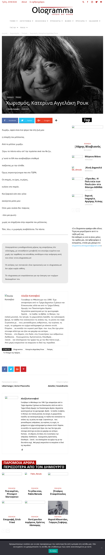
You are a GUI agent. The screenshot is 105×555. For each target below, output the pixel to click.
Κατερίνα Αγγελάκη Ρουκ (35, 349)
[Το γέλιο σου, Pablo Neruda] (35, 479)
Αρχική (4, 33)
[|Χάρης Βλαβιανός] (87, 133)
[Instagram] (92, 2)
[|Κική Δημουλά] (77, 170)
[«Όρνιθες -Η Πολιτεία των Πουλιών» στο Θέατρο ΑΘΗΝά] (77, 181)
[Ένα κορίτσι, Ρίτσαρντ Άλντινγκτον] (12, 479)
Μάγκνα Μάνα (93, 156)
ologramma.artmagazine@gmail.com (86, 246)
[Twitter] (96, 2)
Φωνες (68, 21)
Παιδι (23, 27)
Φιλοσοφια (40, 21)
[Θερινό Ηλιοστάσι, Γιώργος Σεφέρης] (58, 508)
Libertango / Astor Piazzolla (16, 385)
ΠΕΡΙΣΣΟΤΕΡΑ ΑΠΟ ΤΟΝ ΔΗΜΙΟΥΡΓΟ (34, 467)
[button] (83, 2)
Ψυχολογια (55, 21)
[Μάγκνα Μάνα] (77, 159)
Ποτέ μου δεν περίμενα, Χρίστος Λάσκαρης (35, 522)
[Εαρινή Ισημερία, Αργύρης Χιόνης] (77, 198)
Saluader (93, 21)
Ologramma (18, 349)
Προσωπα (80, 21)
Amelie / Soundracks (58, 385)
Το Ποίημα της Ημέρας (11, 353)
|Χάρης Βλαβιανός (88, 146)
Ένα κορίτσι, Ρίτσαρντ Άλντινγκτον (12, 494)
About (24, 2)
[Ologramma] (52, 11)
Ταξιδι (13, 27)
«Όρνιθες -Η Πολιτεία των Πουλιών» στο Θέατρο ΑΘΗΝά (93, 183)
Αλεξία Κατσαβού (14, 109)
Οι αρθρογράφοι (37, 2)
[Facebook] (87, 2)
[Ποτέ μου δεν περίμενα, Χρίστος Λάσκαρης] (35, 508)
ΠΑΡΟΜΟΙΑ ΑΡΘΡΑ (19, 463)
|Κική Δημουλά (93, 167)
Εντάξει (53, 551)
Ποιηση (11, 488)
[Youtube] (101, 2)
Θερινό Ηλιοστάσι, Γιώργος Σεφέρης (58, 521)
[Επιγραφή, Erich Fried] (12, 508)
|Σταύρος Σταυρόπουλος (58, 492)
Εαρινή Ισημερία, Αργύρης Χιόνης (94, 198)
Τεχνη (13, 21)
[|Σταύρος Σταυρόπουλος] (58, 479)
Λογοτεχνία (14, 33)
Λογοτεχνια (25, 21)
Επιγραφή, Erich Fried (12, 521)
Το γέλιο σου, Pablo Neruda (35, 492)
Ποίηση (24, 33)
